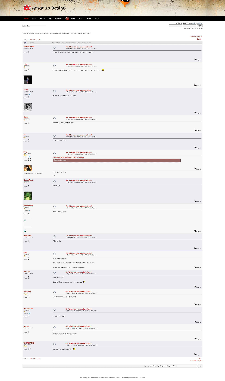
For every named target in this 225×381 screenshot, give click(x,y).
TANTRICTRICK (29, 343)
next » (199, 36)
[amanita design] (66, 18)
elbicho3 (142, 377)
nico (25, 253)
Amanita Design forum (30, 33)
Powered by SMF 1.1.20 (87, 377)
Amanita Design (43, 33)
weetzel (26, 326)
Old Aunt (27, 272)
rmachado (27, 291)
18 (39, 39)
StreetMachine (29, 46)
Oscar (26, 117)
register (199, 23)
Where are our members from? (80, 33)
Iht (24, 134)
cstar (25, 64)
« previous (193, 36)
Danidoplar (28, 235)
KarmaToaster (29, 180)
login (193, 23)
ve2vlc (26, 90)
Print (199, 39)
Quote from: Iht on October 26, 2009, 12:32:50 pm (68, 157)
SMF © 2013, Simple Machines (105, 377)
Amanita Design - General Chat (59, 33)
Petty (25, 152)
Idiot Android (28, 206)
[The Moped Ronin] (25, 232)
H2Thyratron (28, 309)
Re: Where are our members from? (79, 47)
